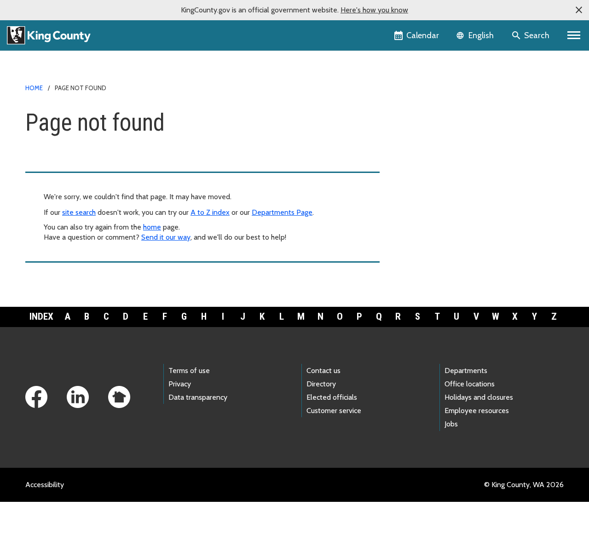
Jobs (451, 424)
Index (41, 316)
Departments (466, 370)
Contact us (323, 370)
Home (34, 88)
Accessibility (44, 484)
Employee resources (477, 410)
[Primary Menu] (574, 35)
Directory (321, 383)
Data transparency (197, 397)
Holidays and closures (479, 397)
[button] (579, 10)
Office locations (470, 383)
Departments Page (282, 212)
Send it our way (166, 237)
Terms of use (189, 370)
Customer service (333, 410)
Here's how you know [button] (374, 10)
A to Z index (210, 212)
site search (79, 212)
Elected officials (331, 397)
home (152, 227)
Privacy (179, 383)
